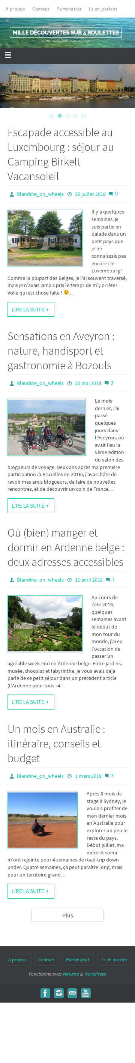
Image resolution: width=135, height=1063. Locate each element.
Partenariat (69, 9)
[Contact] (72, 993)
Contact (40, 9)
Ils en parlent (103, 9)
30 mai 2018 (88, 383)
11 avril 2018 (89, 579)
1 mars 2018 (88, 776)
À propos (15, 9)
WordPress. (95, 974)
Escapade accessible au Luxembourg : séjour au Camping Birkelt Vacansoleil (61, 154)
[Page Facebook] (45, 993)
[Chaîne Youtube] (86, 993)
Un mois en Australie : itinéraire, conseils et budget (56, 743)
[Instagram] (59, 993)
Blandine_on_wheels (40, 194)
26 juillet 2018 (90, 194)
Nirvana (71, 974)
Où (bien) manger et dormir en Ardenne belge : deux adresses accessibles (66, 547)
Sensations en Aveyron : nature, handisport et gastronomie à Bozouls (61, 350)
